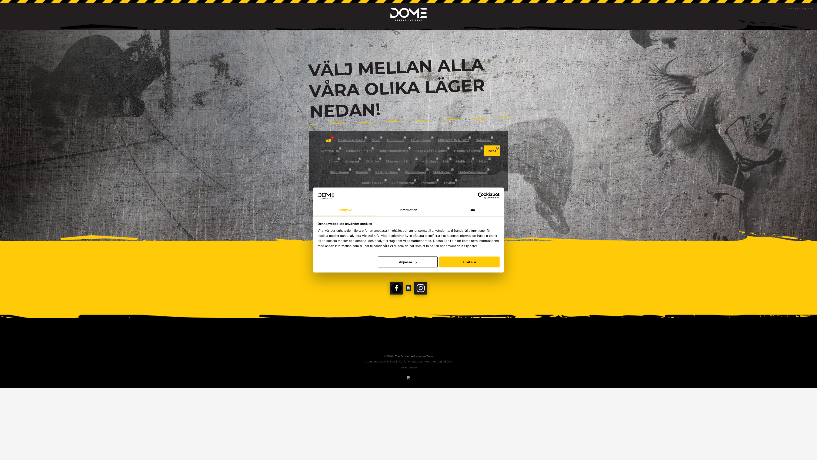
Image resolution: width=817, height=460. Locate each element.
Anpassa (405, 262)
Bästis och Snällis (352, 139)
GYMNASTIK (330, 150)
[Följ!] (408, 288)
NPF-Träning (340, 171)
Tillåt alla (469, 262)
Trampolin (429, 182)
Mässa (484, 160)
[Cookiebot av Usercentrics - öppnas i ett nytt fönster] (481, 196)
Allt (329, 139)
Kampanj (352, 160)
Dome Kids (396, 139)
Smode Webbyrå (408, 367)
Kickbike (373, 160)
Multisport (465, 160)
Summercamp (403, 182)
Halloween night (359, 150)
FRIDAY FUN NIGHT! (454, 139)
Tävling (450, 182)
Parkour (363, 171)
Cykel (377, 139)
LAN (447, 160)
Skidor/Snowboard (473, 171)
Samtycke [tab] (344, 209)
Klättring (430, 160)
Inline (493, 150)
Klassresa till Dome (401, 160)
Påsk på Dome (387, 171)
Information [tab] (408, 209)
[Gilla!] (396, 288)
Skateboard (443, 171)
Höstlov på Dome (468, 150)
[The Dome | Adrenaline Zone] (408, 14)
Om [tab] (472, 209)
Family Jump (422, 139)
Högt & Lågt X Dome (432, 150)
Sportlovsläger (374, 182)
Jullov (334, 160)
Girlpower (484, 139)
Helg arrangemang (394, 150)
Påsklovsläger (416, 171)
